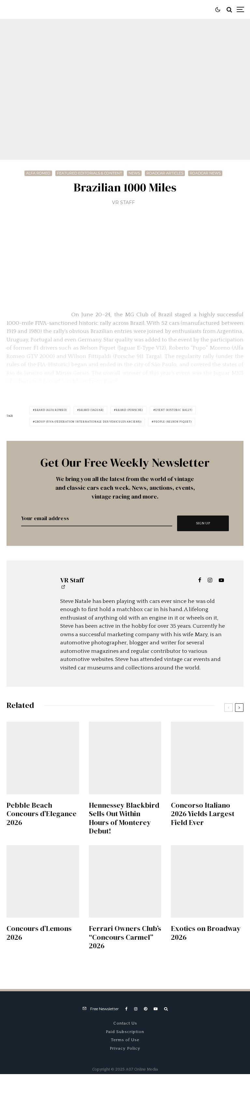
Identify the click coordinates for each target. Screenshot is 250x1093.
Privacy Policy (125, 1048)
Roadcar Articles (164, 173)
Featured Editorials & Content (89, 173)
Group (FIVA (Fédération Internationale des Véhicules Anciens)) (88, 421)
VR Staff (123, 202)
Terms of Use (125, 1040)
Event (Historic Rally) (173, 410)
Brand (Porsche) (129, 410)
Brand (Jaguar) (91, 410)
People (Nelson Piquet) (173, 421)
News (134, 173)
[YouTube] (155, 1009)
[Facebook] (126, 1009)
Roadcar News (205, 173)
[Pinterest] (145, 1009)
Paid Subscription (125, 1031)
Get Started (125, 767)
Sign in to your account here (153, 790)
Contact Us (125, 1023)
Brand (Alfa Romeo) (51, 410)
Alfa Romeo (38, 173)
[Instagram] (136, 1009)
